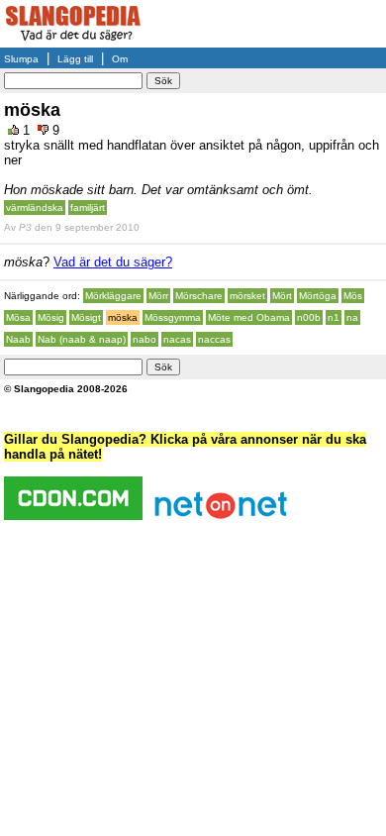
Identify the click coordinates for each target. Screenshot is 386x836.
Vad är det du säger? (112, 262)
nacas (177, 339)
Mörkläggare (113, 295)
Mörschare (199, 295)
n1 (333, 317)
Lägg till (75, 58)
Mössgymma (173, 317)
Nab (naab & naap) (82, 339)
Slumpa (21, 58)
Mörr (158, 295)
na (352, 317)
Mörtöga (318, 295)
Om (120, 58)
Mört (282, 295)
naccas (214, 339)
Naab (18, 339)
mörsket (247, 295)
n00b (309, 317)
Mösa (18, 317)
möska (123, 317)
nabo (144, 339)
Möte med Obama (249, 317)
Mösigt (86, 317)
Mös (352, 295)
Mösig (51, 317)
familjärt (87, 207)
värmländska (34, 207)
